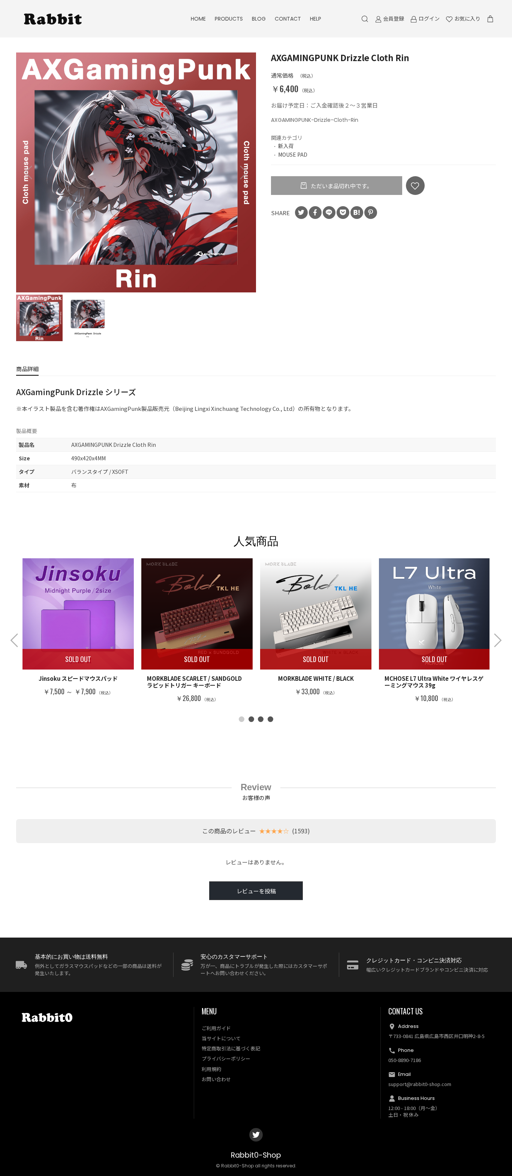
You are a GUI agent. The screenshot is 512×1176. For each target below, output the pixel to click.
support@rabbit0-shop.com (419, 1084)
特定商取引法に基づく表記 (231, 1048)
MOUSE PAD (292, 154)
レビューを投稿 (256, 891)
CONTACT (288, 18)
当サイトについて (221, 1038)
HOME (198, 18)
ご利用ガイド (216, 1028)
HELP (315, 18)
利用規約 (211, 1069)
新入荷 (286, 146)
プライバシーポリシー (226, 1058)
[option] (136, 172)
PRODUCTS (229, 18)
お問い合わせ (216, 1079)
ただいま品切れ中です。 (341, 186)
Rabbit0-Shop (256, 1155)
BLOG (259, 18)
